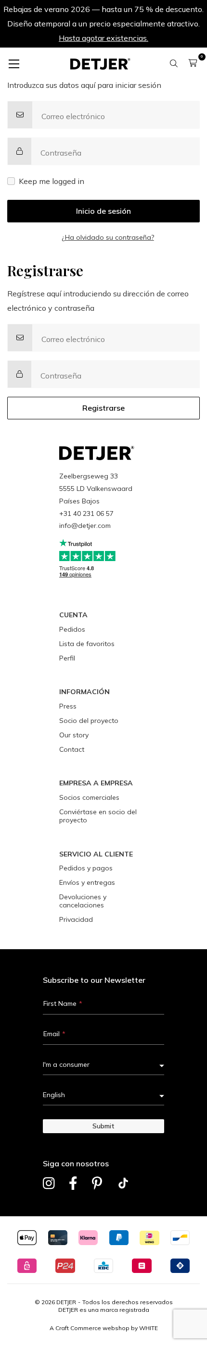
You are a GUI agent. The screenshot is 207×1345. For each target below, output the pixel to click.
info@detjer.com (85, 525)
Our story (74, 735)
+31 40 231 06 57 (86, 513)
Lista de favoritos (87, 643)
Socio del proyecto (88, 720)
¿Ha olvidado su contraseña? (108, 237)
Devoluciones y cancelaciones (82, 901)
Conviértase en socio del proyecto (98, 815)
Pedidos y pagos (86, 868)
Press (68, 706)
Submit (103, 1126)
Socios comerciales (89, 797)
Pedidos (72, 629)
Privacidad (76, 919)
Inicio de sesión (103, 211)
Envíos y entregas (87, 882)
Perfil (67, 658)
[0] (193, 63)
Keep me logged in (51, 181)
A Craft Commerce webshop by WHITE (104, 1328)
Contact (71, 749)
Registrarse (103, 408)
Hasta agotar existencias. (103, 38)
